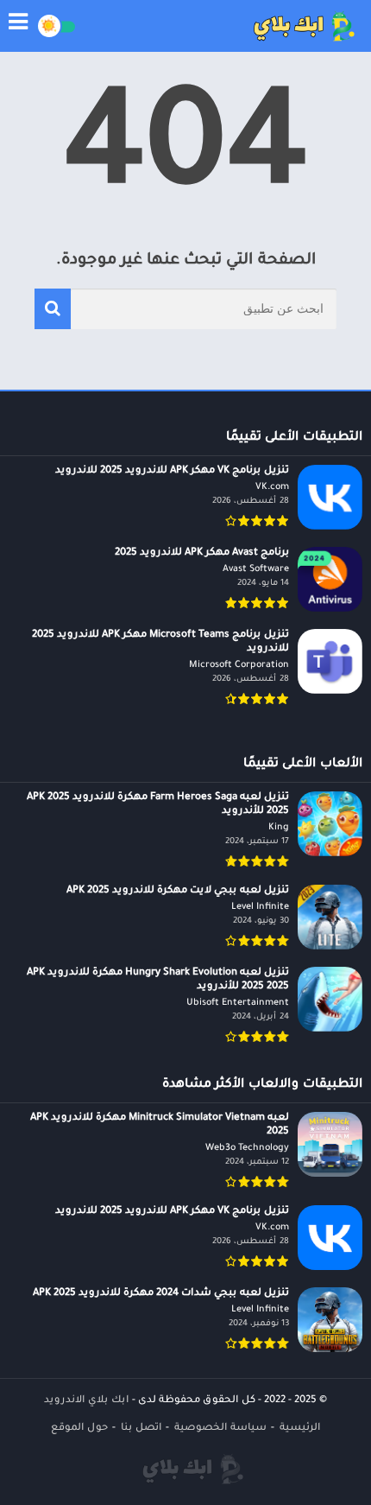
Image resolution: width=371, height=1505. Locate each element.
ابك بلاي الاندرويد (86, 1401)
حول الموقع (79, 1428)
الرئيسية (300, 1428)
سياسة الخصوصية (220, 1428)
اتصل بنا (141, 1428)
